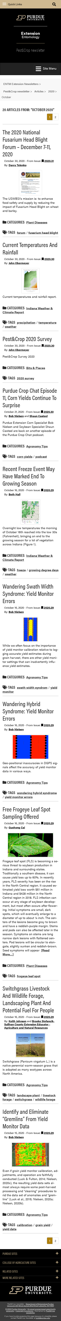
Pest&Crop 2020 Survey (27, 338)
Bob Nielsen (16, 416)
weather (10, 326)
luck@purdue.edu (43, 1318)
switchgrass (23, 1099)
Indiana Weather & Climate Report (28, 310)
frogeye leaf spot (28, 976)
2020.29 (49, 490)
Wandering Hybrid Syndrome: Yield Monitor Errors (28, 710)
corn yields (24, 456)
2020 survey (25, 378)
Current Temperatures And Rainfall (30, 248)
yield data (9, 1229)
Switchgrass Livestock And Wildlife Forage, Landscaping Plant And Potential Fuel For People (28, 999)
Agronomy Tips (37, 446)
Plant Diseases (36, 222)
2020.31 (49, 161)
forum (21, 232)
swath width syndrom (32, 687)
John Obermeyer (19, 263)
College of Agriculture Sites (19, 1262)
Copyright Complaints (24, 1311)
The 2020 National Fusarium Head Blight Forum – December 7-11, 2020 (27, 142)
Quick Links (15, 4)
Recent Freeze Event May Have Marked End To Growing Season (29, 475)
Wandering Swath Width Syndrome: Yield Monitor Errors (28, 593)
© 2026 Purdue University (15, 1309)
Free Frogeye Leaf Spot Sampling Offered (26, 813)
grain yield (42, 1225)
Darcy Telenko (17, 165)
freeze (21, 570)
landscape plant (28, 1095)
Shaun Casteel (38, 416)
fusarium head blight (43, 232)
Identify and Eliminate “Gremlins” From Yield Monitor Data (25, 1118)
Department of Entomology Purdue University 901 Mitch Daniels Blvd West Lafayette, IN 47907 (30, 1305)
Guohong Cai (17, 827)
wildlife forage (45, 1099)
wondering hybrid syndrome (37, 793)
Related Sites (10, 1271)
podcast (41, 456)
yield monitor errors (19, 797)
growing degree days (43, 570)
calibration (24, 1225)
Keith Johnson (17, 1021)
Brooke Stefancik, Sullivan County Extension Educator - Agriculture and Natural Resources (29, 1024)
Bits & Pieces (35, 368)
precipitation (26, 322)
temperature (47, 322)
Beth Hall (14, 494)
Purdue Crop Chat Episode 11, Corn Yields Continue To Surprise (30, 397)
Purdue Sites (10, 1253)
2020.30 (49, 259)
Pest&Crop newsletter (30, 50)
